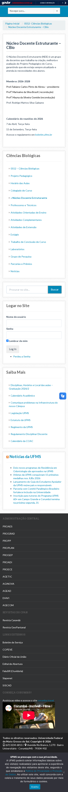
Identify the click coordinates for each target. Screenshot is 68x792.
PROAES (7, 526)
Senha (9, 328)
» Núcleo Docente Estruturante (29, 197)
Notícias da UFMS (25, 456)
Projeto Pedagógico (21, 175)
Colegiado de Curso (21, 190)
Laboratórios (17, 249)
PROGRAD (9, 533)
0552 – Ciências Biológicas (25, 168)
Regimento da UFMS (22, 427)
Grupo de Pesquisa (21, 256)
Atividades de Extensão (23, 227)
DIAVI (6, 598)
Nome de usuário (16, 316)
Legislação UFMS (20, 413)
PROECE (7, 569)
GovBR (6, 3)
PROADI (7, 562)
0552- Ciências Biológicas (38, 23)
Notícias (15, 271)
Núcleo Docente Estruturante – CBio (28, 27)
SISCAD (7, 685)
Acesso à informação (47, 3)
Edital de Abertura (12, 663)
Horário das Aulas (20, 183)
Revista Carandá (11, 620)
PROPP (7, 540)
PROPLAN (8, 547)
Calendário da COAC (22, 440)
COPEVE (8, 649)
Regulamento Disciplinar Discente (29, 434)
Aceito (35, 786)
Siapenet (7, 678)
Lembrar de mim (18, 340)
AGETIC (7, 576)
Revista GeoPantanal (14, 627)
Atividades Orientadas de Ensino (28, 212)
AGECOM (8, 605)
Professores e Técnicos (23, 205)
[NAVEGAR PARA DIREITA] (65, 3)
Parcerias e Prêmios (21, 263)
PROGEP (8, 555)
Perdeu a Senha (21, 356)
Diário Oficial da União (14, 656)
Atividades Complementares (26, 219)
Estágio (15, 234)
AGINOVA (8, 583)
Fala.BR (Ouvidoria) (13, 671)
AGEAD (7, 590)
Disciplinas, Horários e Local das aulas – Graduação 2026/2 (31, 387)
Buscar (55, 289)
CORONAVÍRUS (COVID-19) (22, 3)
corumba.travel (46, 700)
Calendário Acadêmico (23, 395)
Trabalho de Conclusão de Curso (28, 241)
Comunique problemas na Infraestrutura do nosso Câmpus (33, 404)
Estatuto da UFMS (21, 420)
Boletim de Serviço (13, 642)
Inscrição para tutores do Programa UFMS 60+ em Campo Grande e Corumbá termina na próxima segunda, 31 (36, 499)
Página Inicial (12, 23)
